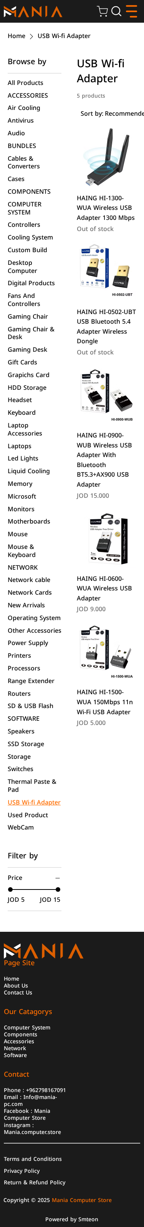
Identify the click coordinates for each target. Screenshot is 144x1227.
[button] (116, 11)
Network (15, 1048)
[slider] (10, 889)
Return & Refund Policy (34, 1182)
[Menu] (131, 11)
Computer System (27, 1027)
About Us (16, 985)
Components (20, 1034)
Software (15, 1055)
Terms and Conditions (33, 1158)
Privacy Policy (22, 1170)
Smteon (88, 1219)
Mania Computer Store (27, 1114)
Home (11, 978)
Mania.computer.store (32, 1131)
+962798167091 (46, 1090)
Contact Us (18, 992)
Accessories (19, 1041)
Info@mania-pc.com (30, 1100)
